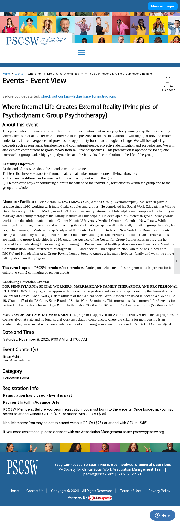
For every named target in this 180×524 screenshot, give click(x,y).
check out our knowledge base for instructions (78, 96)
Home (6, 73)
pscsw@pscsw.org (98, 474)
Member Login (162, 6)
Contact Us (34, 491)
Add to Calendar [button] (168, 84)
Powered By (78, 497)
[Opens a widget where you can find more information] (162, 516)
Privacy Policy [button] (159, 491)
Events (18, 73)
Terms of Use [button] (130, 491)
